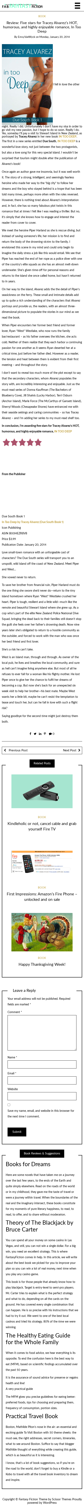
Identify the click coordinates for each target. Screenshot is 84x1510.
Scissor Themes (61, 1499)
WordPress (50, 1503)
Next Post (69, 750)
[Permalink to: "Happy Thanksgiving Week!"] (42, 932)
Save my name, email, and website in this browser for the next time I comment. (41, 1114)
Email (12, 1073)
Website (13, 1089)
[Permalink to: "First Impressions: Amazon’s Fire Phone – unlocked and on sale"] (42, 862)
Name (12, 1057)
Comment (15, 1012)
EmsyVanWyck (26, 37)
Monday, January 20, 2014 (54, 37)
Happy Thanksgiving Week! (42, 965)
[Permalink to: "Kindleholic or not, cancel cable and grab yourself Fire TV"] (42, 791)
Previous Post (18, 750)
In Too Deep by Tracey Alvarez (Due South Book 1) (33, 522)
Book (42, 16)
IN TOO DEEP (67, 136)
